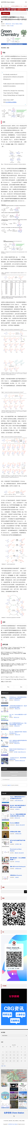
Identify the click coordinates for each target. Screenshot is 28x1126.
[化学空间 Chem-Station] (8, 2)
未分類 (16, 800)
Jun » (5, 1065)
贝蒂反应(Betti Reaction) (16, 875)
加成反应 (17, 877)
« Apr (2, 1065)
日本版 (20, 1120)
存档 (13, 1120)
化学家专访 (17, 760)
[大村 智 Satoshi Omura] (5, 1085)
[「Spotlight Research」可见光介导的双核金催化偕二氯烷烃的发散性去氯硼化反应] (14, 1087)
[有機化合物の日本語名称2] (5, 1095)
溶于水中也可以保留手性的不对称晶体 (17, 841)
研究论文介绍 (8, 23)
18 (6, 1057)
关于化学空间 (6, 1120)
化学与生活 (17, 861)
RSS (14, 1116)
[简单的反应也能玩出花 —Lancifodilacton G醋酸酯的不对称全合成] (14, 1075)
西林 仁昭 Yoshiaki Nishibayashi (18, 866)
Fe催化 (16, 23)
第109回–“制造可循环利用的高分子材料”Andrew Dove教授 (18, 806)
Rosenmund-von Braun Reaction (16, 850)
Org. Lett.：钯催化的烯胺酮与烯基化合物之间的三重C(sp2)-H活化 (18, 815)
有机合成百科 (22, 825)
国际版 (23, 1120)
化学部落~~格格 (17, 752)
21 (17, 1057)
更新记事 (10, 1120)
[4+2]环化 (20, 23)
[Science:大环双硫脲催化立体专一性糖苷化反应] (14, 1104)
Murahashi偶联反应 (14, 822)
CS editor (12, 25)
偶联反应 (17, 825)
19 (10, 1057)
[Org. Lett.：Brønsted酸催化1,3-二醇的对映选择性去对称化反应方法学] (5, 1104)
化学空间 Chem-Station (14, 1113)
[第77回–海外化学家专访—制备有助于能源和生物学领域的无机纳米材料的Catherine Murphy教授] (14, 1095)
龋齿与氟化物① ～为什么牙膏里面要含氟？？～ (17, 858)
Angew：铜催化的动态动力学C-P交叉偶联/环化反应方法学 (17, 797)
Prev (8, 686)
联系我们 (16, 1120)
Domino (13, 23)
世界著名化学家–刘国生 (15, 831)
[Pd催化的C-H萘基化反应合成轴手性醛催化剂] (23, 1104)
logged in (9, 785)
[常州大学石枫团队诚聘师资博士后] (23, 1095)
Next (21, 686)
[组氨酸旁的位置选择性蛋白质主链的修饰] (23, 1087)
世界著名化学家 (18, 833)
